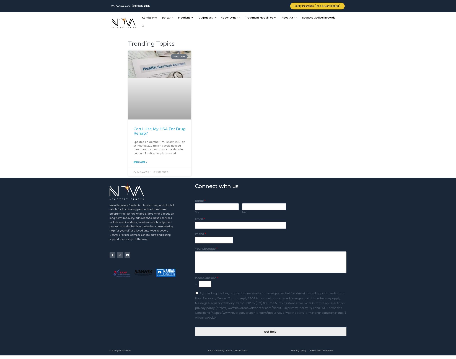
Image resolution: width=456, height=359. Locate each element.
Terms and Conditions (321, 350)
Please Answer (206, 278)
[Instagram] (120, 255)
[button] (143, 26)
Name (200, 201)
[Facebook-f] (112, 255)
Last (244, 212)
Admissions (149, 17)
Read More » (140, 162)
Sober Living (229, 17)
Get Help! (270, 332)
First (197, 212)
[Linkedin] (127, 255)
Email (200, 219)
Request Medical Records (318, 17)
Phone (200, 234)
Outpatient (205, 17)
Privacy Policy (298, 350)
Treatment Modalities (259, 17)
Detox (166, 17)
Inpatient (184, 17)
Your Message (206, 249)
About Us (288, 17)
